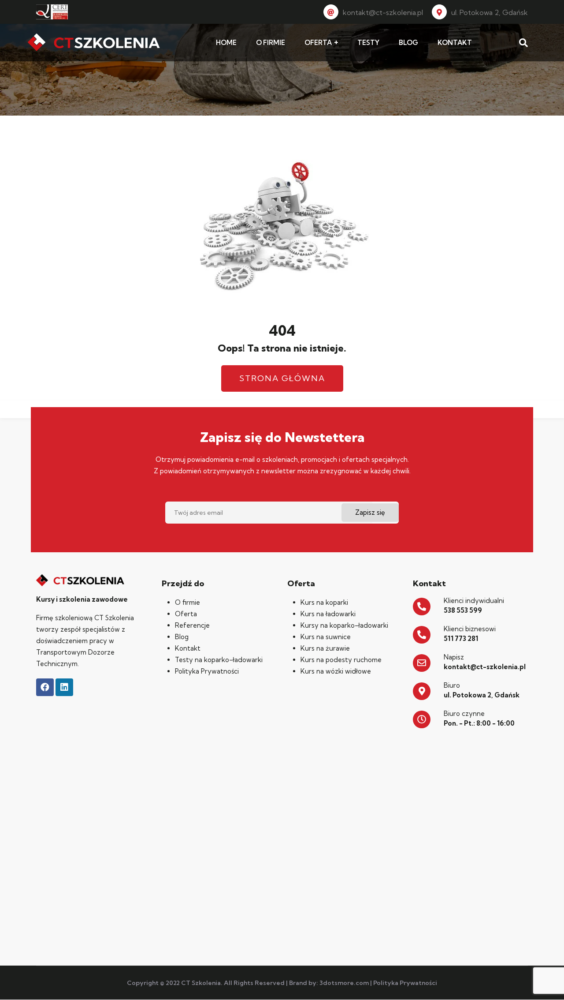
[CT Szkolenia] (94, 42)
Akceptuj (429, 986)
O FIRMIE (270, 42)
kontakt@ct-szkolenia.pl (383, 12)
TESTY (368, 42)
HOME (226, 42)
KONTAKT (455, 42)
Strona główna (282, 378)
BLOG (408, 42)
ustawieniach (364, 990)
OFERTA (318, 42)
